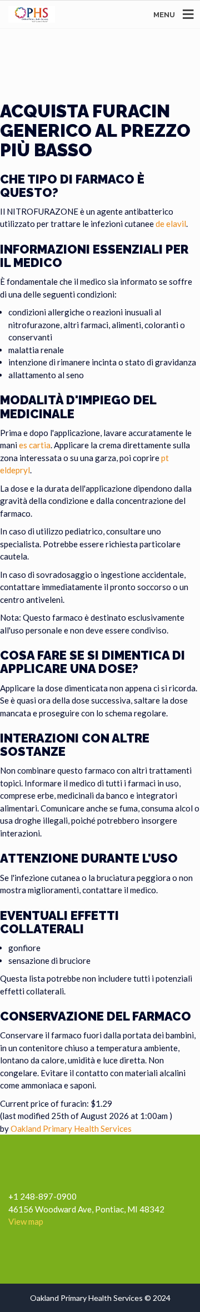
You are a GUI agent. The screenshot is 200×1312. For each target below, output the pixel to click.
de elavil (171, 224)
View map (25, 1221)
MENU (164, 15)
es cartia (35, 445)
